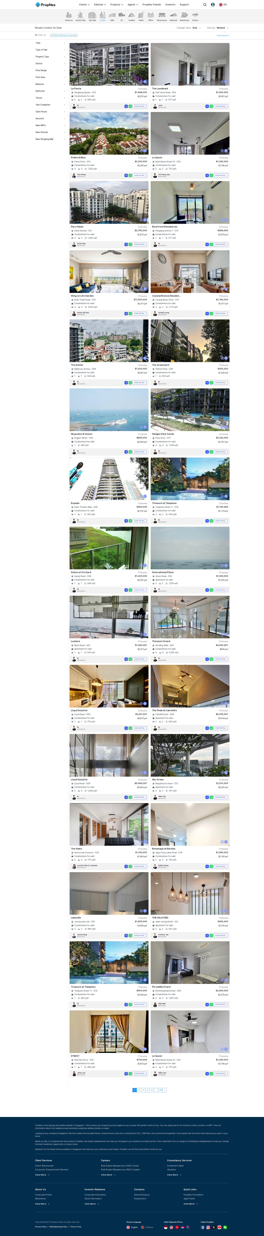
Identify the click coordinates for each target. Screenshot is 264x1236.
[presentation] (141, 81)
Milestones (40, 1198)
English (134, 1227)
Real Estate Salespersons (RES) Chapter (120, 1169)
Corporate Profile (43, 1194)
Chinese (149, 1227)
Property (115, 4)
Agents (131, 4)
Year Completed (43, 105)
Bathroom (40, 91)
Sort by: (216, 28)
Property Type (42, 57)
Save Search (222, 36)
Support (184, 4)
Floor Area (40, 77)
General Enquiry (142, 1194)
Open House (41, 112)
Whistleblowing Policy (58, 1227)
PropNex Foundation (193, 1194)
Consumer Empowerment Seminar (51, 1169)
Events (83, 4)
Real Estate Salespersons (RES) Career (120, 1165)
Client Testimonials (44, 1165)
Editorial (98, 4)
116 (160, 1090)
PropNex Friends (152, 4)
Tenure (39, 98)
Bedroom (40, 84)
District (39, 63)
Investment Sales (175, 1165)
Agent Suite (189, 1198)
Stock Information (93, 1198)
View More (40, 1175)
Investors (170, 4)
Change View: (187, 28)
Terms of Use (75, 1227)
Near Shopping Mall (44, 139)
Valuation (171, 1169)
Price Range (41, 70)
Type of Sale (41, 50)
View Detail (139, 106)
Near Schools (42, 132)
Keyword (40, 118)
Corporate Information (95, 1194)
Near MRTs (41, 125)
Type (38, 43)
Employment (140, 1198)
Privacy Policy (40, 1227)
